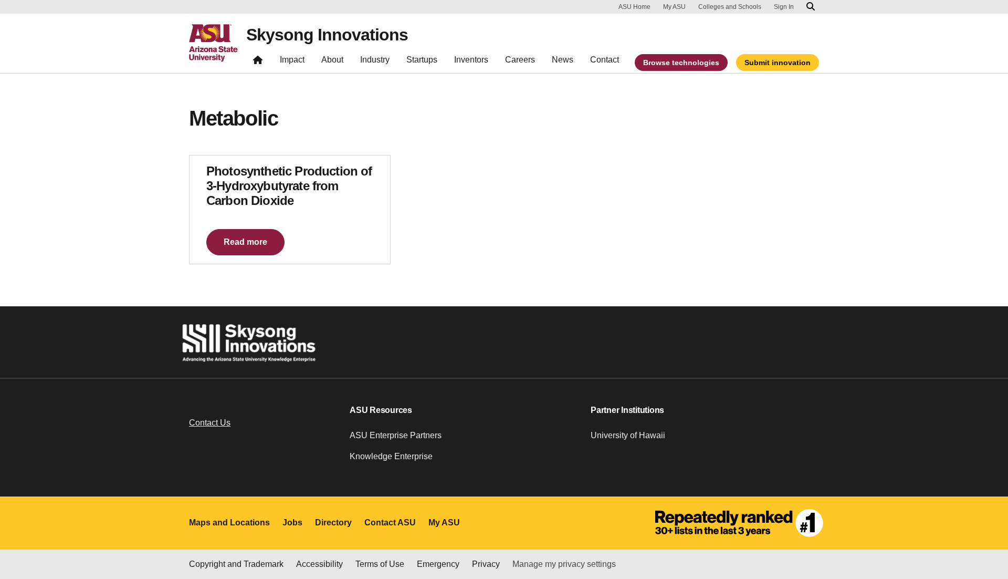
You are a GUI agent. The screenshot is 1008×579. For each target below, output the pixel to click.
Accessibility (319, 564)
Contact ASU (390, 522)
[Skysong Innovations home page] (257, 62)
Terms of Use (379, 564)
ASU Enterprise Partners (396, 435)
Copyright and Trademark (236, 564)
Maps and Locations (229, 522)
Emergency (438, 564)
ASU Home (634, 7)
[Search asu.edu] (810, 7)
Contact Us (209, 422)
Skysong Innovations (327, 34)
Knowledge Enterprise (391, 456)
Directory (333, 522)
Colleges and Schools (729, 7)
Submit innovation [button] (777, 62)
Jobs (292, 522)
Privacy (486, 564)
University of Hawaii (628, 435)
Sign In (784, 7)
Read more (245, 241)
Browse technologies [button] (681, 62)
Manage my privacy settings (564, 564)
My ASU (674, 7)
